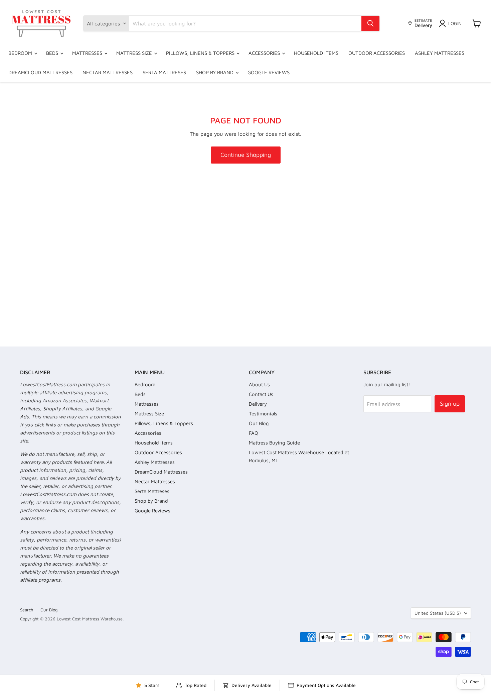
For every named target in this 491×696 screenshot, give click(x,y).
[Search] (370, 23)
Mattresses (88, 53)
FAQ (253, 433)
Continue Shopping (245, 154)
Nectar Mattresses (108, 72)
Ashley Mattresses (439, 53)
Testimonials (263, 413)
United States (438, 613)
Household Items (316, 53)
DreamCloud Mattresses (40, 72)
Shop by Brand (215, 72)
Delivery (258, 404)
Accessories (265, 53)
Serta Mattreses (164, 72)
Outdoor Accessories (376, 53)
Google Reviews (269, 72)
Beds (52, 53)
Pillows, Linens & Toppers (201, 53)
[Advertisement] (245, 215)
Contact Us (261, 394)
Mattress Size (134, 53)
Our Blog (259, 423)
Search (26, 609)
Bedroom (20, 53)
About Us (259, 384)
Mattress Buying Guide (274, 442)
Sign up (450, 403)
